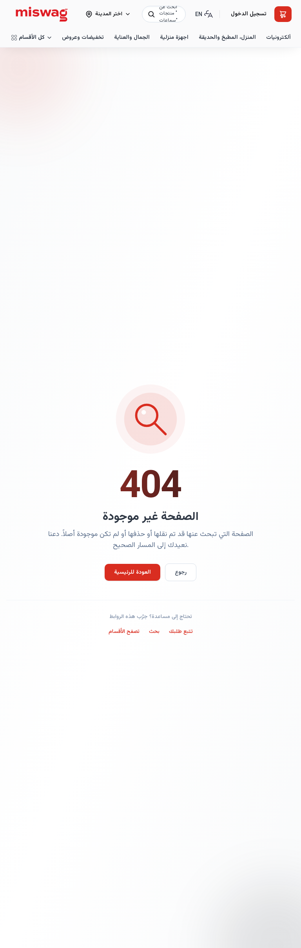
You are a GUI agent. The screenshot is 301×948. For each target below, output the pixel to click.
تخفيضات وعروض (83, 37)
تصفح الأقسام (124, 631)
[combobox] (164, 14)
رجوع (181, 572)
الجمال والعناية (132, 37)
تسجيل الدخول (249, 14)
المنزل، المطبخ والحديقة (227, 37)
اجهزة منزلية (174, 37)
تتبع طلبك (181, 631)
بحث (154, 631)
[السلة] (283, 14)
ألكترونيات (278, 37)
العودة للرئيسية (132, 572)
